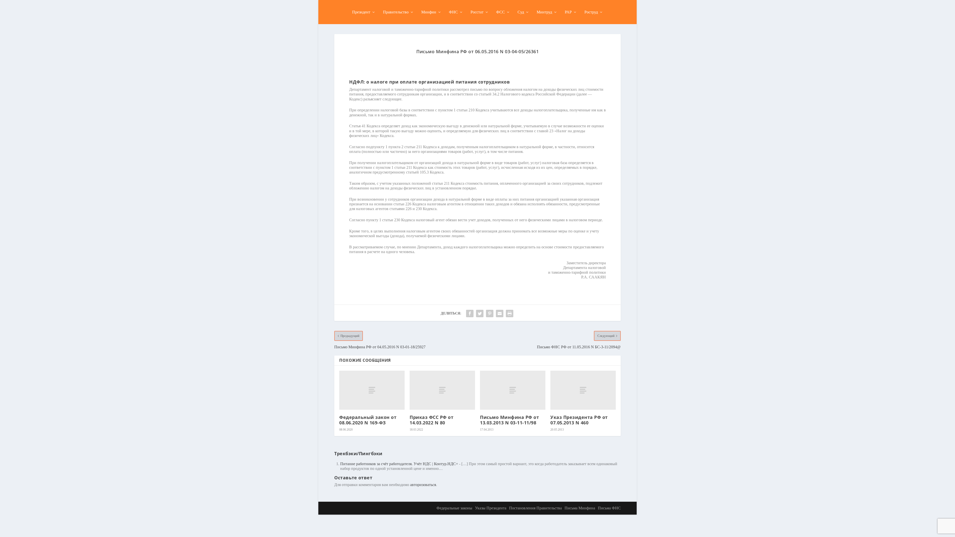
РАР (568, 12)
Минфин (428, 12)
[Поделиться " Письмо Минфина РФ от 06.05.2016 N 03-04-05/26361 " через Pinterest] (490, 313)
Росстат (477, 12)
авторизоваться (423, 485)
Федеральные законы (454, 508)
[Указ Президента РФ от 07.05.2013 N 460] (583, 390)
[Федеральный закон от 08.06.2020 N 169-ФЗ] (372, 390)
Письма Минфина (580, 508)
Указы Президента (490, 508)
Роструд (591, 12)
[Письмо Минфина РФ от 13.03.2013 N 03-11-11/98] (512, 390)
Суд (521, 12)
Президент (361, 12)
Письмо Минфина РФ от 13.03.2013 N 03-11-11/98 (509, 420)
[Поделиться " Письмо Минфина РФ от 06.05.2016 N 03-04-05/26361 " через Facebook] (470, 313)
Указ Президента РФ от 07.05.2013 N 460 (579, 420)
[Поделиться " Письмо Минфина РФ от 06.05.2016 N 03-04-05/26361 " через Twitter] (480, 313)
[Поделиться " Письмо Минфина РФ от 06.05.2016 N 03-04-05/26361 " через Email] (500, 313)
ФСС (500, 12)
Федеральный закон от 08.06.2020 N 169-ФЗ (367, 420)
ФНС (453, 12)
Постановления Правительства (535, 508)
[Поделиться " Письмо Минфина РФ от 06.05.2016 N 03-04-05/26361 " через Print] (510, 313)
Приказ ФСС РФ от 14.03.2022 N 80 (431, 420)
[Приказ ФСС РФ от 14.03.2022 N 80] (442, 390)
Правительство (396, 12)
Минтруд (544, 12)
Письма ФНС (609, 508)
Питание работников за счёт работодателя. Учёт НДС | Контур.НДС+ (399, 464)
